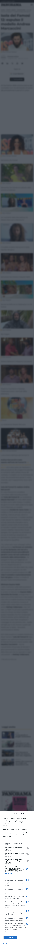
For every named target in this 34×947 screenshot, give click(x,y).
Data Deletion (7, 943)
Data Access (17, 943)
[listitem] (17, 844)
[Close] (30, 814)
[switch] (27, 848)
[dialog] (17, 879)
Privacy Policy (27, 943)
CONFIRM (10, 937)
